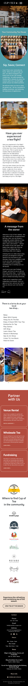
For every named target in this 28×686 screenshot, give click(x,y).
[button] (7, 382)
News (18, 656)
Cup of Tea (14, 489)
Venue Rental (11, 410)
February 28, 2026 (12, 669)
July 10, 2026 (12, 656)
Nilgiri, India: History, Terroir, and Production (14, 653)
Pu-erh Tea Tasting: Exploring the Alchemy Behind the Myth (14, 666)
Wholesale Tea (11, 432)
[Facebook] (14, 634)
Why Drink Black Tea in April (14, 660)
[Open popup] (21, 3)
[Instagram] (11, 634)
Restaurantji (14, 492)
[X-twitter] (17, 634)
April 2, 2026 (11, 662)
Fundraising (10, 455)
